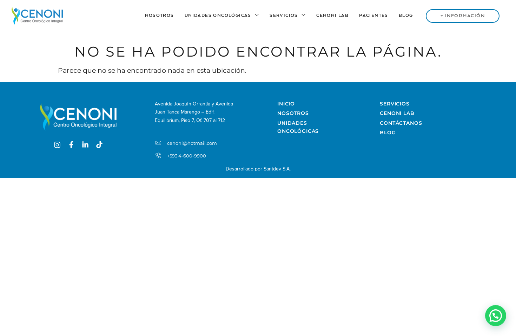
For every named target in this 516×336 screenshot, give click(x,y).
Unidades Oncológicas (218, 15)
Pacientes (373, 15)
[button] (495, 315)
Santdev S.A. (277, 169)
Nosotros (159, 15)
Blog (406, 15)
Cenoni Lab (332, 15)
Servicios (284, 15)
